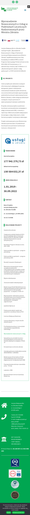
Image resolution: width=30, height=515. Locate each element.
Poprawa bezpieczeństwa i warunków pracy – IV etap (14, 365)
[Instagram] (17, 2)
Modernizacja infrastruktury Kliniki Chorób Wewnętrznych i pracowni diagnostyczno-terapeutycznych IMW (14, 358)
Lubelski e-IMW (8, 370)
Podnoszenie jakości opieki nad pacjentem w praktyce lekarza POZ (14, 311)
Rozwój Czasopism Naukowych (12, 262)
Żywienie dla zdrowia (10, 230)
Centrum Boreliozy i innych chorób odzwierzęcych (14, 321)
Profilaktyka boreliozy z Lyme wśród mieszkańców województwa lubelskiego (14, 328)
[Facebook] (13, 2)
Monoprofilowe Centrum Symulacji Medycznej (14, 375)
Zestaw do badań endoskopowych (13, 282)
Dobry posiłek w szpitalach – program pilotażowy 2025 (14, 257)
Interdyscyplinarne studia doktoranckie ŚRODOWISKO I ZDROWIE (15, 351)
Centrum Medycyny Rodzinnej (12, 316)
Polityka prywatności (18, 512)
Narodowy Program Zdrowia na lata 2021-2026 (14, 245)
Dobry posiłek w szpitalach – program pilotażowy (14, 251)
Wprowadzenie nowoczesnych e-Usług (14, 334)
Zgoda (8, 512)
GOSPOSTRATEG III (9, 306)
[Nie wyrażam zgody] (28, 509)
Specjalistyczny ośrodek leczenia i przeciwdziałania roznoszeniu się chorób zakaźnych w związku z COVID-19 (14, 340)
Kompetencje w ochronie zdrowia (13, 347)
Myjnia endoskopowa (10, 278)
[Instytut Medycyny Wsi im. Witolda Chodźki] (9, 9)
